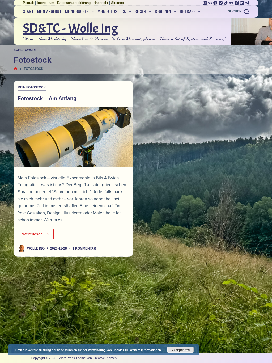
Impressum (45, 3)
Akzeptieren (180, 349)
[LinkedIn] (242, 3)
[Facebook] (215, 3)
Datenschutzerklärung (74, 3)
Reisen (140, 11)
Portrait (28, 3)
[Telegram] (247, 3)
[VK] (210, 3)
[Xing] (237, 3)
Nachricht (101, 3)
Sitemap (117, 3)
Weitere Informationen (145, 350)
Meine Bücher (77, 11)
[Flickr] (231, 3)
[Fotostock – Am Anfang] (73, 137)
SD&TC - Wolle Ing (70, 28)
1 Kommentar (84, 248)
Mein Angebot (49, 11)
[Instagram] (221, 3)
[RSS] (205, 3)
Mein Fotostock (111, 11)
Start (28, 11)
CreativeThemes (105, 358)
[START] (16, 69)
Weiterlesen (37, 235)
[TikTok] (226, 3)
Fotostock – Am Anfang (47, 98)
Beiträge (187, 11)
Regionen (163, 11)
